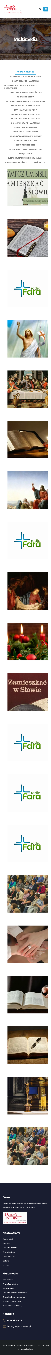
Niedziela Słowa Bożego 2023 (25, 118)
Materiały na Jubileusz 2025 (25, 105)
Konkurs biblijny (25, 97)
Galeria (6, 1261)
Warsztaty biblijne (10, 1284)
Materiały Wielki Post (25, 110)
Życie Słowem (9, 1256)
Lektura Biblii (8, 1279)
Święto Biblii (25, 153)
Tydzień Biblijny (38, 162)
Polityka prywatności (12, 1301)
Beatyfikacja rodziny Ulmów (25, 76)
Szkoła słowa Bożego (15, 162)
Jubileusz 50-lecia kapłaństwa (25, 92)
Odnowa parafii (10, 1247)
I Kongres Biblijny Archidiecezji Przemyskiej (20, 86)
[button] (40, 9)
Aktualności (8, 1239)
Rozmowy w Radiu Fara (25, 140)
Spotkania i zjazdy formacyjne (25, 149)
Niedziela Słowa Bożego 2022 (25, 114)
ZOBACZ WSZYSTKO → (12, 1305)
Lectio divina (8, 1288)
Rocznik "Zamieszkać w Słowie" (25, 136)
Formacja (7, 1243)
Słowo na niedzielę (25, 145)
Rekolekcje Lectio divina (25, 132)
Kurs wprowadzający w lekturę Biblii (25, 101)
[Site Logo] (13, 9)
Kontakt (6, 1265)
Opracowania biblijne (25, 127)
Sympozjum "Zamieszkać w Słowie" (25, 158)
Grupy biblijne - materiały (25, 81)
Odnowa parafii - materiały (25, 123)
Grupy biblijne (9, 1252)
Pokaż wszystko (25, 72)
